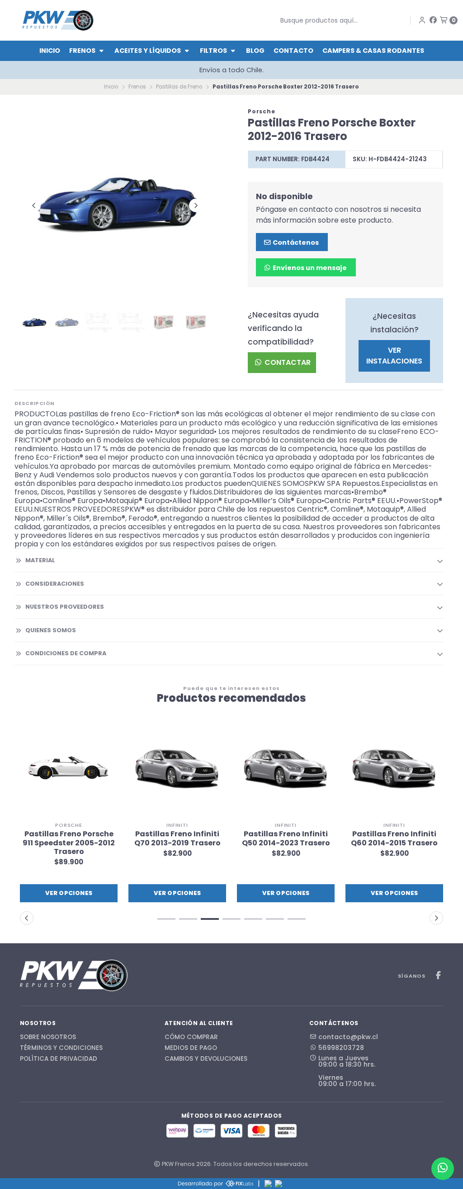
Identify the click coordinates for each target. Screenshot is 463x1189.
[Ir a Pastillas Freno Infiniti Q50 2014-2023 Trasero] (286, 768)
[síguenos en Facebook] (433, 20)
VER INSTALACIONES (394, 355)
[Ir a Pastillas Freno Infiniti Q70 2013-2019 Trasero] (177, 768)
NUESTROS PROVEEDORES (64, 607)
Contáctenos (295, 242)
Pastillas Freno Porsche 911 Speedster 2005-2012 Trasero (69, 843)
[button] (166, 919)
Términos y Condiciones (61, 1048)
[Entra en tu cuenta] (422, 20)
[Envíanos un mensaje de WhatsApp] (442, 1168)
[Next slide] (196, 205)
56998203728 (341, 1047)
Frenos (83, 50)
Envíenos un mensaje (309, 267)
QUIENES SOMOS (50, 630)
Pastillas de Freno (179, 86)
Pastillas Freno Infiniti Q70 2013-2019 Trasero (177, 838)
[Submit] (273, 20)
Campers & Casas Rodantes (373, 50)
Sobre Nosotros (48, 1037)
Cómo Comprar (191, 1037)
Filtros (214, 50)
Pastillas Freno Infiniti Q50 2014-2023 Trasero (286, 838)
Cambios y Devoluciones (206, 1059)
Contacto (293, 50)
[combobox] (336, 20)
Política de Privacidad (58, 1059)
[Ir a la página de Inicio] (58, 20)
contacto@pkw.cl (348, 1037)
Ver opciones (69, 893)
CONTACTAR (287, 362)
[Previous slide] (34, 205)
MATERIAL (40, 560)
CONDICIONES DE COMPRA (65, 653)
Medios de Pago (191, 1048)
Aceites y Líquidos (148, 50)
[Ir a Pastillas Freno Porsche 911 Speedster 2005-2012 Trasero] (69, 768)
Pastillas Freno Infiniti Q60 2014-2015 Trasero (394, 838)
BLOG (255, 50)
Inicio (49, 50)
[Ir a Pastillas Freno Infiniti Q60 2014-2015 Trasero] (394, 768)
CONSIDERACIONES (54, 584)
